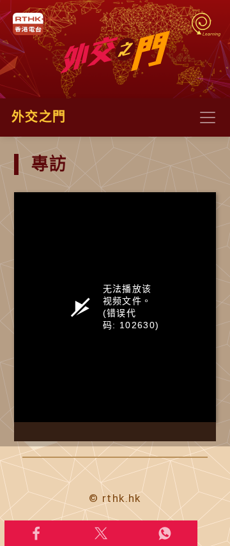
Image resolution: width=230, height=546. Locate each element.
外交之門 (39, 117)
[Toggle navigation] (207, 117)
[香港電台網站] (35, 24)
